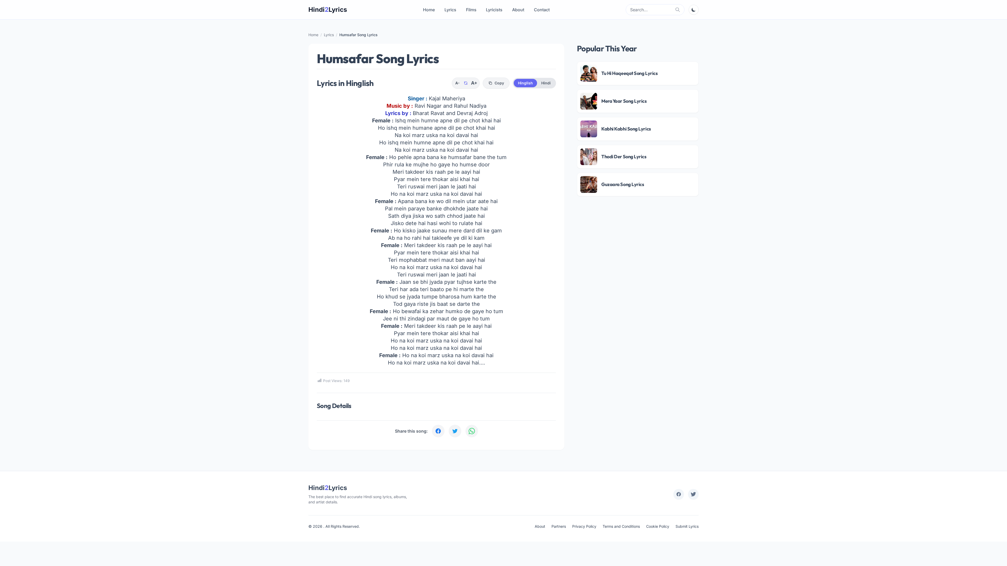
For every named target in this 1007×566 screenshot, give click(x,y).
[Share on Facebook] (438, 431)
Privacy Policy (584, 526)
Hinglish (525, 83)
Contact (542, 9)
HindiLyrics (327, 9)
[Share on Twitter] (455, 431)
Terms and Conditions (621, 526)
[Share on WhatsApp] (471, 431)
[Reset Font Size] (466, 83)
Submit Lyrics (687, 526)
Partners (558, 526)
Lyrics (450, 9)
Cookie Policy (657, 526)
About (518, 9)
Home (429, 9)
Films (471, 9)
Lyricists (494, 9)
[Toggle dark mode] (694, 10)
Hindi (546, 83)
